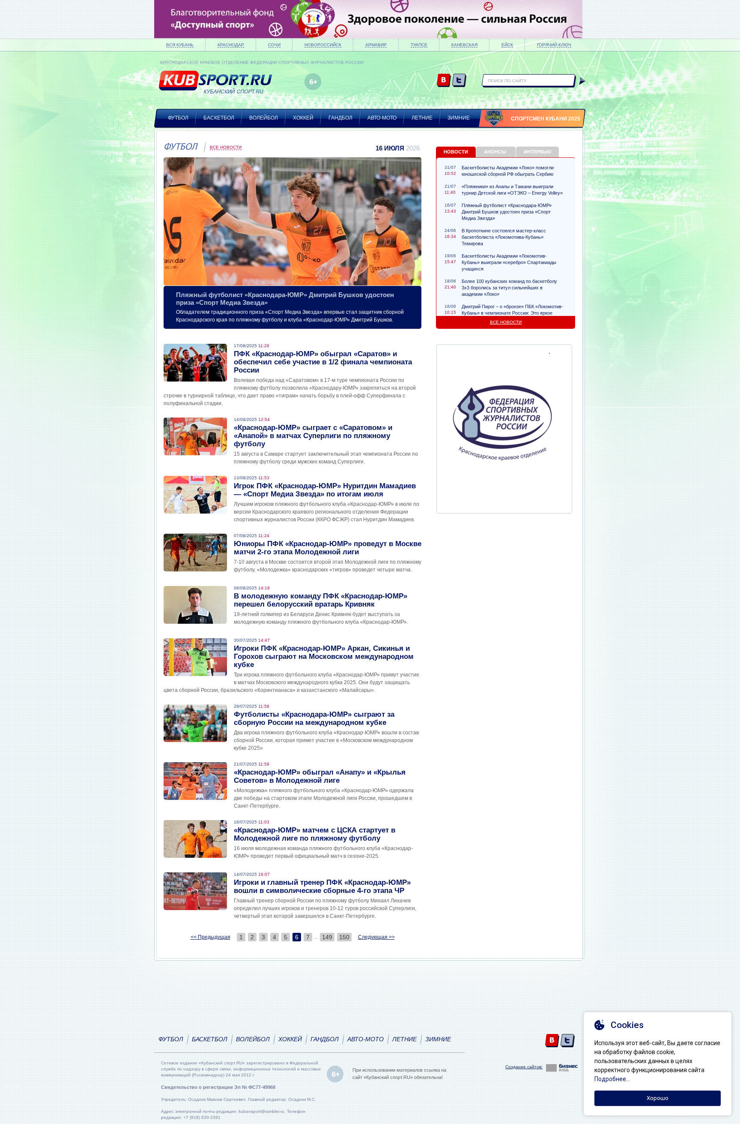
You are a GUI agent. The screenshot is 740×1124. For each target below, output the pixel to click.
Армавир (376, 44)
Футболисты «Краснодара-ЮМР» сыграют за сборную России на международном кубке (314, 718)
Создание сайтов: (524, 1066)
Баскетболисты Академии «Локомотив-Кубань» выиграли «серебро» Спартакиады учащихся (509, 262)
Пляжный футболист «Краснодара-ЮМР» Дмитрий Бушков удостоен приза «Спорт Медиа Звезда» (507, 212)
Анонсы (495, 151)
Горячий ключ (554, 44)
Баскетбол (218, 118)
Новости (456, 151)
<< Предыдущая (210, 937)
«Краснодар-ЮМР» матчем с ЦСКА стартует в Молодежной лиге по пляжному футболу (314, 834)
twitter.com (459, 81)
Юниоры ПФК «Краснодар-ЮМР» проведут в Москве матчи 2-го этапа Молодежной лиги (327, 548)
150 (344, 937)
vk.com (444, 81)
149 (327, 937)
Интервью (537, 151)
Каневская (464, 44)
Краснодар (231, 44)
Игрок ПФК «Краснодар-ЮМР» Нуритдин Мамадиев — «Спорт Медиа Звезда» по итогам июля (325, 490)
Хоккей (303, 118)
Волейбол (263, 118)
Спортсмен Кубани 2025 (545, 119)
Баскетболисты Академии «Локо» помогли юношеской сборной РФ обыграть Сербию (508, 171)
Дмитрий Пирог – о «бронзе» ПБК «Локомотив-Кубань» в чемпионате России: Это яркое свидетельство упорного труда (512, 313)
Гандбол (340, 118)
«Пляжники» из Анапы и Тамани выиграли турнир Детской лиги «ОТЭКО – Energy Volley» (512, 189)
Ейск (507, 44)
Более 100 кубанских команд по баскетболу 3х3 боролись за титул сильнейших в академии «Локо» (509, 288)
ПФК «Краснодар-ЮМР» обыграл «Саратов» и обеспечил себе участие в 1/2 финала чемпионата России (323, 362)
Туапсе (419, 44)
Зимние (459, 118)
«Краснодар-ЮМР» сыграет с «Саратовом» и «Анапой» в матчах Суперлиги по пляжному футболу (313, 436)
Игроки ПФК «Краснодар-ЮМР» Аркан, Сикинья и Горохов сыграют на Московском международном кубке (324, 656)
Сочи (274, 44)
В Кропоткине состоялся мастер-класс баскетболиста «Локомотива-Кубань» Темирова (504, 237)
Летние (422, 118)
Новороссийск (322, 44)
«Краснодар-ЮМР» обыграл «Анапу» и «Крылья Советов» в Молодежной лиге (320, 776)
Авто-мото (382, 118)
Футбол (178, 118)
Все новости (226, 147)
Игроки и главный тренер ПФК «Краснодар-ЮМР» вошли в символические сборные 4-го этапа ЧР (322, 886)
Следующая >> (376, 937)
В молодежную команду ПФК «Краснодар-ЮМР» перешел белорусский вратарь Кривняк (320, 600)
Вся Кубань (180, 44)
